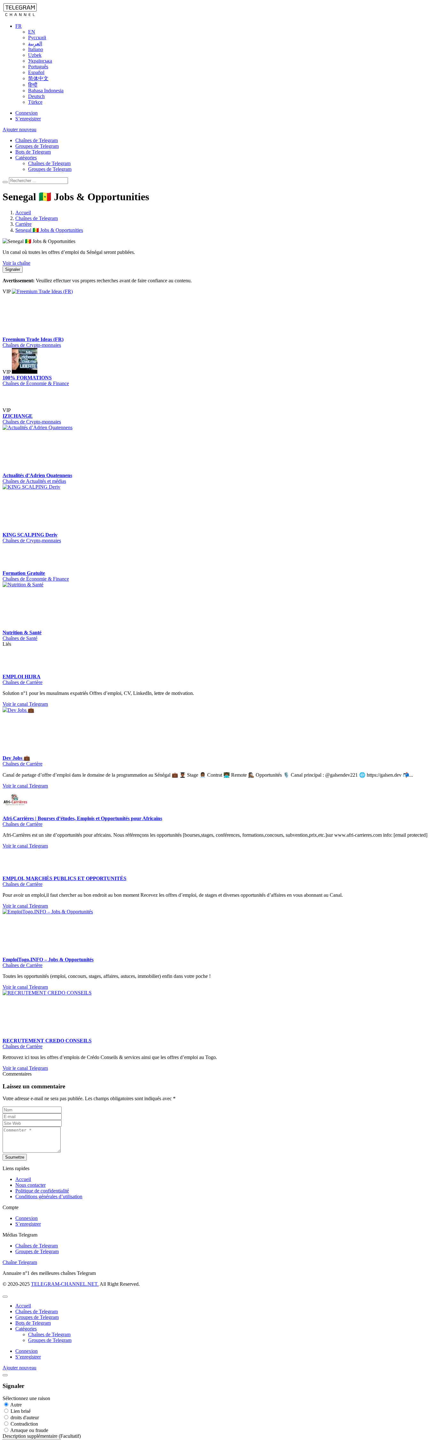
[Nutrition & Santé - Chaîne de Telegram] (50, 584)
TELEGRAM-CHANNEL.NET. (65, 1305)
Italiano (35, 49)
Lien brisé (20, 1432)
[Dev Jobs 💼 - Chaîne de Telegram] (50, 710)
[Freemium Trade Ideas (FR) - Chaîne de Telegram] (60, 291)
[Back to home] (20, 15)
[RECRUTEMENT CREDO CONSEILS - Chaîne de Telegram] (50, 1014)
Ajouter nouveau (19, 129)
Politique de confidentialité (42, 1212)
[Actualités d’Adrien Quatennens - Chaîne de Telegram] (50, 427)
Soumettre (14, 1178)
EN (31, 31)
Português (38, 66)
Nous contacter (30, 1206)
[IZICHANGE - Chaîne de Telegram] (24, 410)
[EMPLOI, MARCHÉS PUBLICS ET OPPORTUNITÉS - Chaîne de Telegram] (50, 857)
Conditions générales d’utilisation (48, 1217)
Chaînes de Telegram (36, 140)
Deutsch (36, 96)
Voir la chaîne (16, 263)
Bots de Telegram (33, 152)
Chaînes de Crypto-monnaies (32, 345)
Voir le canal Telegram (25, 704)
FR (18, 26)
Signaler (12, 269)
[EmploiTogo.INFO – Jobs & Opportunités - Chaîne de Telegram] (50, 932)
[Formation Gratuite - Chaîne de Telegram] (15, 567)
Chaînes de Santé (20, 638)
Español (36, 72)
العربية (35, 43)
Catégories (26, 157)
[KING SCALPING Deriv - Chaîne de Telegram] (50, 487)
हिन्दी (32, 85)
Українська (40, 61)
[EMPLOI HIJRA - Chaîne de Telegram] (15, 671)
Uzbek (34, 55)
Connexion (26, 113)
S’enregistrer (28, 118)
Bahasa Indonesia (46, 90)
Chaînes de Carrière (22, 682)
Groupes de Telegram (37, 146)
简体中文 (38, 78)
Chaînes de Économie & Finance (36, 383)
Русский (37, 37)
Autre (15, 1426)
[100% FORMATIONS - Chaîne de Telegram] (24, 372)
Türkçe (35, 102)
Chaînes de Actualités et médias (34, 481)
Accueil (23, 1200)
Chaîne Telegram (20, 1283)
